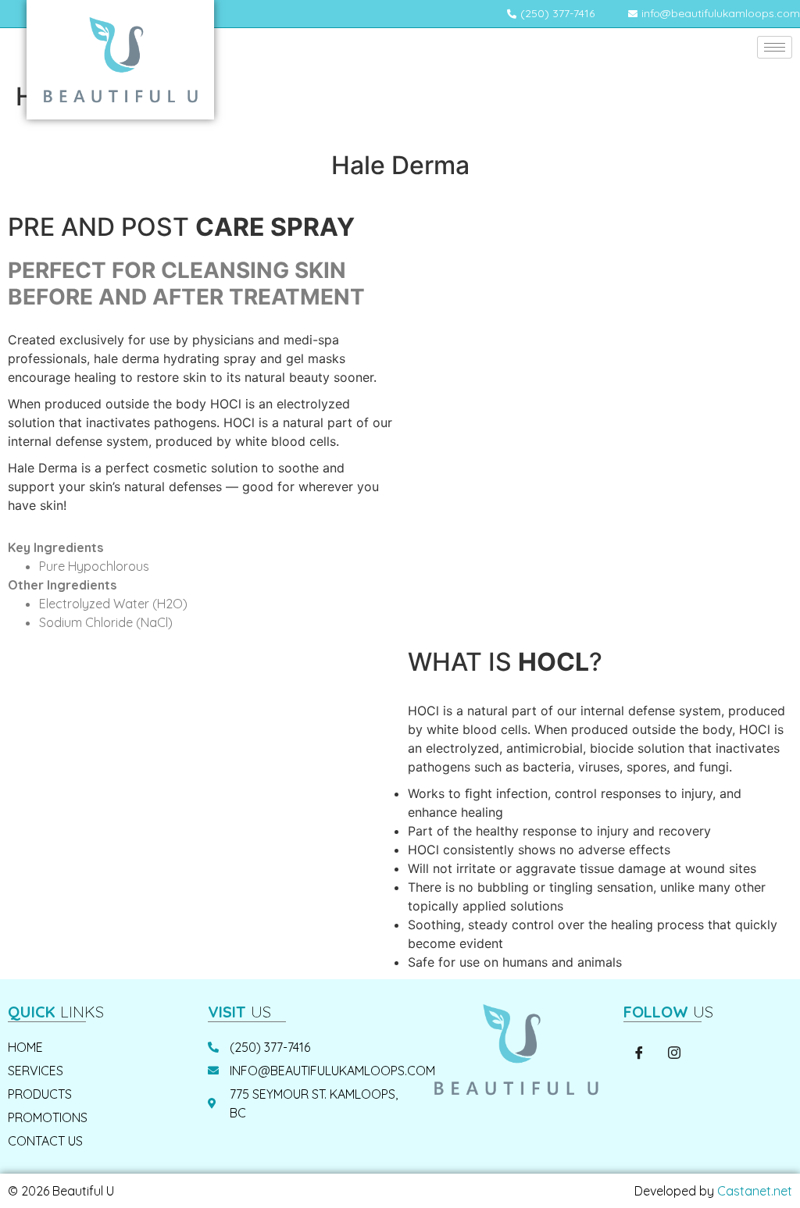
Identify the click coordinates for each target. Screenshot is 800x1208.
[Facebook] (639, 1053)
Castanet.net (754, 1191)
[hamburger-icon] (774, 47)
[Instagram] (674, 1053)
